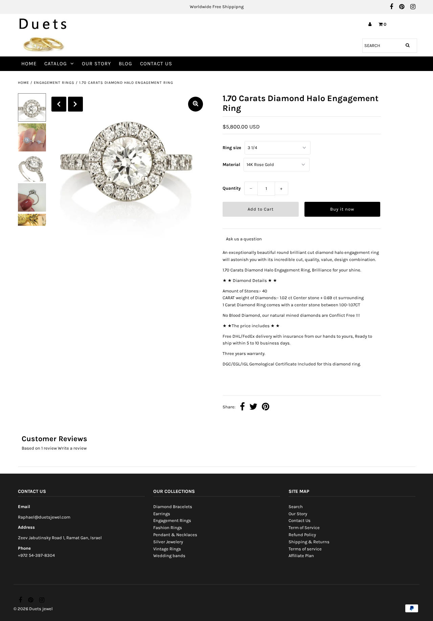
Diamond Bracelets (172, 506)
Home (29, 64)
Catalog (55, 64)
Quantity (232, 188)
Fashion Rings (167, 527)
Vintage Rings (167, 548)
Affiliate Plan (301, 555)
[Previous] (58, 104)
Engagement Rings (54, 82)
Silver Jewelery (168, 541)
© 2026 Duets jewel (33, 608)
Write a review (72, 448)
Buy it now (342, 209)
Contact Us (156, 64)
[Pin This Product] (265, 407)
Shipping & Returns (309, 541)
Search (296, 506)
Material (231, 164)
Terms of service (305, 548)
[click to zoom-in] (195, 104)
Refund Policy (302, 534)
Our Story (96, 64)
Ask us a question (244, 238)
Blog (125, 64)
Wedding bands (169, 555)
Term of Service (304, 527)
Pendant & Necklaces (175, 534)
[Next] (75, 104)
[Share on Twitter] (253, 407)
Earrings (161, 513)
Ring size (232, 147)
